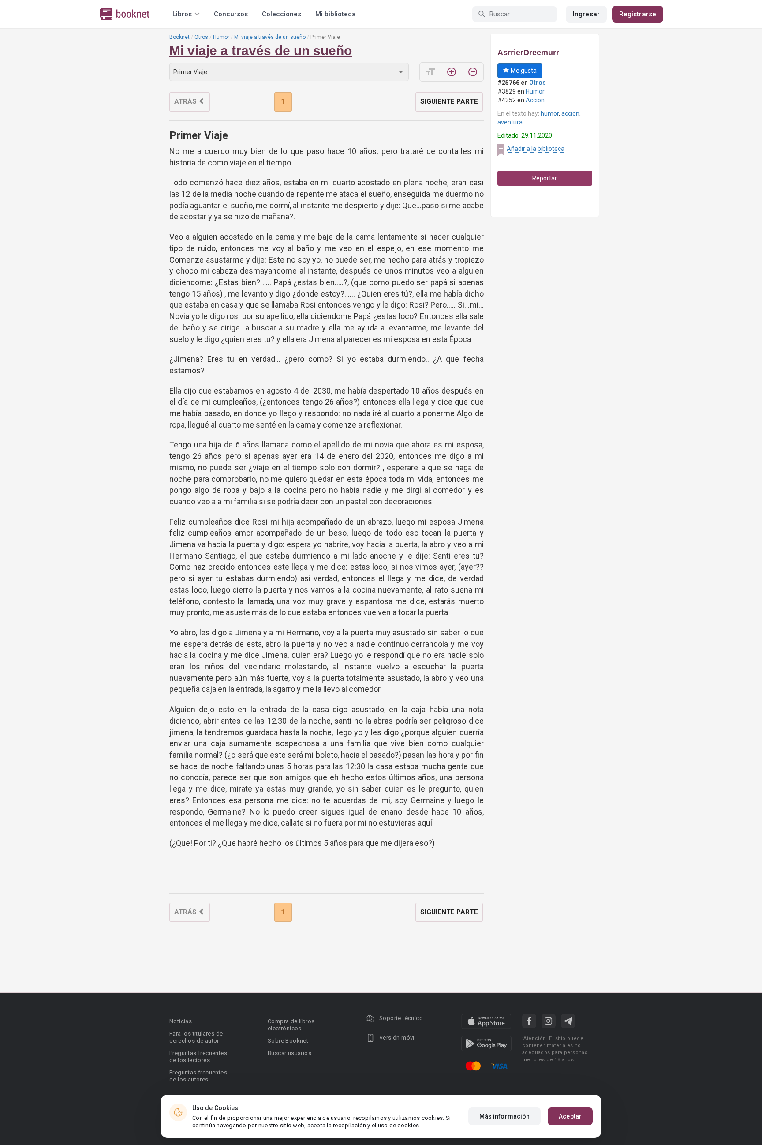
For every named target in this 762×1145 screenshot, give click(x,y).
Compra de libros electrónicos (291, 1025)
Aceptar (570, 1116)
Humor (221, 37)
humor (550, 113)
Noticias (180, 1021)
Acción (535, 100)
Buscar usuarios (289, 1053)
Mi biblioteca (335, 14)
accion (570, 113)
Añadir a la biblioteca (535, 148)
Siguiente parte (449, 101)
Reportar (544, 178)
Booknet (179, 37)
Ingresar (586, 14)
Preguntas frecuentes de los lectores (198, 1056)
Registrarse (637, 14)
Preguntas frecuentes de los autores (198, 1076)
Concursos (231, 14)
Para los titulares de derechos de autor (196, 1037)
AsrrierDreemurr (528, 52)
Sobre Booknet (288, 1040)
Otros (201, 37)
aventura (510, 122)
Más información (504, 1116)
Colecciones (281, 14)
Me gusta (523, 70)
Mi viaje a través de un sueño (270, 37)
